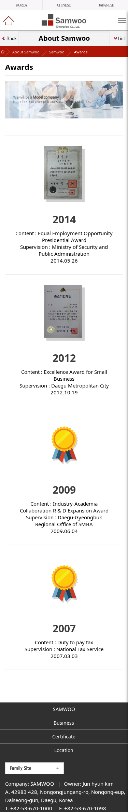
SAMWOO (64, 709)
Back (11, 38)
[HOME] (8, 20)
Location (63, 750)
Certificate (63, 736)
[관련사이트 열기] (34, 768)
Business (64, 723)
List (121, 38)
